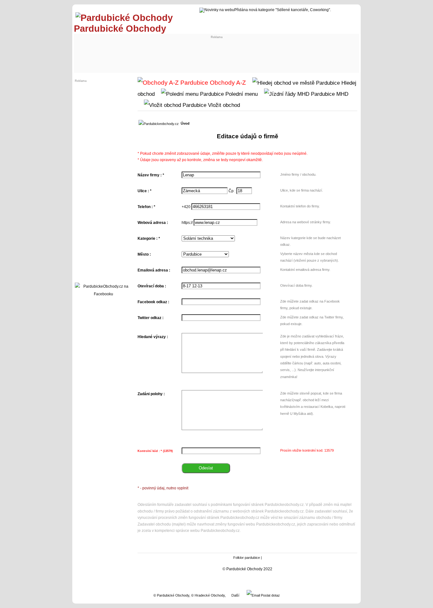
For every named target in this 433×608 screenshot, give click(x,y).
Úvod (185, 123)
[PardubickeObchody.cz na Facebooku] (103, 294)
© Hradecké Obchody (208, 595)
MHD (341, 94)
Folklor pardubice (246, 557)
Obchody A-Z (227, 82)
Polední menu (241, 94)
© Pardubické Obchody (171, 595)
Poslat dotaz (270, 595)
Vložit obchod (223, 105)
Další (235, 595)
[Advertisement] (193, 53)
